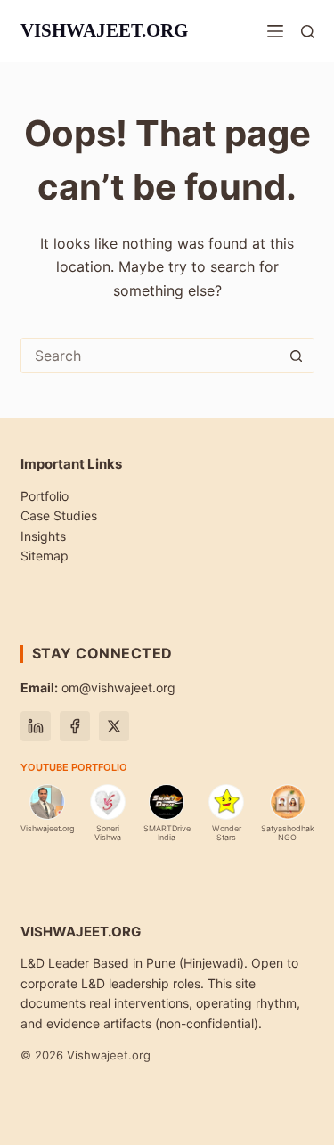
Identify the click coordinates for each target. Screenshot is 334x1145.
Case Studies (58, 515)
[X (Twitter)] (114, 726)
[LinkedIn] (35, 726)
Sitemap (44, 555)
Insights (43, 536)
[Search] (307, 31)
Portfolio (44, 495)
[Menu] (275, 31)
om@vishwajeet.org (97, 687)
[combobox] (150, 355)
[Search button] (297, 355)
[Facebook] (75, 726)
